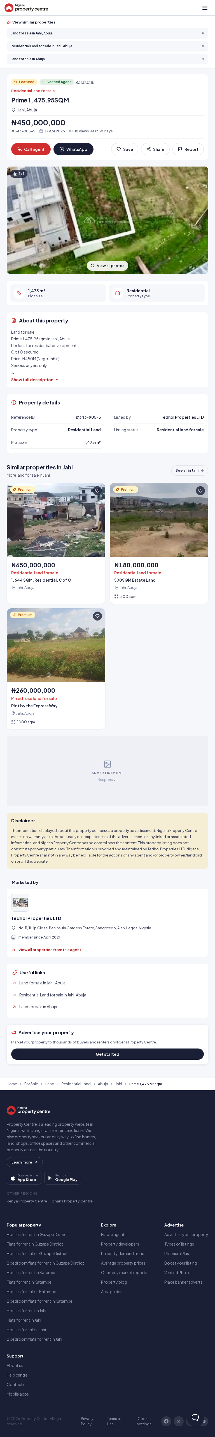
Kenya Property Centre (27, 1201)
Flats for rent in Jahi (24, 1320)
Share (158, 149)
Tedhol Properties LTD (36, 918)
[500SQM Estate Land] (159, 543)
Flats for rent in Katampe (29, 1281)
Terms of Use (114, 1421)
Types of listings (179, 1243)
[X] (179, 1421)
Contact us (17, 1384)
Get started (107, 1054)
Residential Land (76, 1084)
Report (191, 149)
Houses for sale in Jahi (26, 1329)
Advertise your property (186, 1234)
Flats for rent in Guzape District (35, 1243)
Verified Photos (178, 1272)
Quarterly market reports (124, 1272)
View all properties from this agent (49, 949)
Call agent (34, 149)
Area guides (111, 1291)
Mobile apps (18, 1393)
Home (12, 1084)
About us (15, 1365)
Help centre (17, 1374)
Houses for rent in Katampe (32, 1272)
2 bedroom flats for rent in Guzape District (45, 1262)
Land (49, 1084)
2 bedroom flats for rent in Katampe (40, 1300)
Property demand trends (123, 1253)
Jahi (118, 1084)
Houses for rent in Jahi (26, 1310)
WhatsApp (76, 149)
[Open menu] (205, 7)
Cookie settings (144, 1421)
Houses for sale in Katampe (31, 1291)
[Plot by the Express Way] (56, 668)
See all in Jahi (187, 470)
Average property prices (123, 1262)
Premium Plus (176, 1253)
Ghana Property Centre (72, 1201)
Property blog (114, 1281)
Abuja (103, 1084)
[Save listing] (97, 490)
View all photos (110, 265)
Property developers (120, 1243)
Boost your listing (180, 1262)
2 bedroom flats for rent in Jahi (34, 1339)
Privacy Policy (87, 1421)
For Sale (31, 1084)
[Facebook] (166, 1421)
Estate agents (114, 1234)
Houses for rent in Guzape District (37, 1234)
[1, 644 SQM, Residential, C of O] (56, 543)
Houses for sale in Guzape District (37, 1253)
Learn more (21, 1162)
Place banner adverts (183, 1281)
